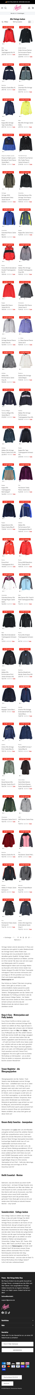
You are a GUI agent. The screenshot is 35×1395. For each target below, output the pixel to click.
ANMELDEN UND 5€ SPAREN (23, 699)
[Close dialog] (33, 688)
